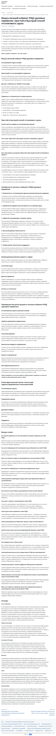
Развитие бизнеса (6, 8)
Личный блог (10, 12)
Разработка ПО (48, 730)
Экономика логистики (20, 6)
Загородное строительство (46, 6)
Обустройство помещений (19, 8)
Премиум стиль (39, 730)
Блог (2, 721)
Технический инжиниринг (7, 730)
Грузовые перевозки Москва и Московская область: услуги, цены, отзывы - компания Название (43, 712)
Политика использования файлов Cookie (11, 724)
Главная (3, 12)
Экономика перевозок (7, 6)
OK (30, 734)
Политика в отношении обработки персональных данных (19, 721)
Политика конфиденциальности (32, 724)
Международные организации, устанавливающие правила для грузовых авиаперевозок (12, 712)
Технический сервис (32, 6)
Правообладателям (46, 724)
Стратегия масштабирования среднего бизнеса (38, 728)
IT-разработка (19, 730)
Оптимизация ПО (29, 730)
